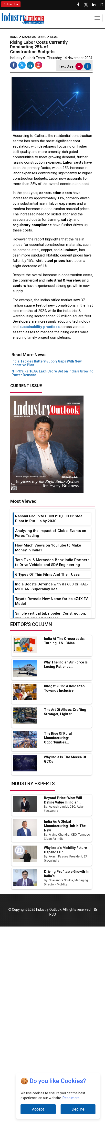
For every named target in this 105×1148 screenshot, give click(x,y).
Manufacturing (34, 37)
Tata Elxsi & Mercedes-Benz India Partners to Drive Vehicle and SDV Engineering (52, 562)
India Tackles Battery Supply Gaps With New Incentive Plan (46, 363)
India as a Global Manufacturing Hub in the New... (65, 826)
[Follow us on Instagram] (101, 4)
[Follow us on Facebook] (78, 4)
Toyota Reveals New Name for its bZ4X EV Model (51, 601)
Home (14, 37)
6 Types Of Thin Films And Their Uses (47, 574)
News (54, 37)
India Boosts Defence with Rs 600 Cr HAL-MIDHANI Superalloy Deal (51, 586)
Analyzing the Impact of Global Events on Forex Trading (50, 533)
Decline (78, 1109)
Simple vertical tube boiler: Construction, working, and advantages (50, 615)
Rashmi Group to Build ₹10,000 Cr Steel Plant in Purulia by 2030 (49, 518)
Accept (38, 1109)
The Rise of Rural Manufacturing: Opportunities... (58, 738)
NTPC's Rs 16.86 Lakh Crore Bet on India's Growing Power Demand (52, 373)
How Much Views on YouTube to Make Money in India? (48, 547)
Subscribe (11, 4)
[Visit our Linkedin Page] (94, 4)
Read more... (72, 1098)
